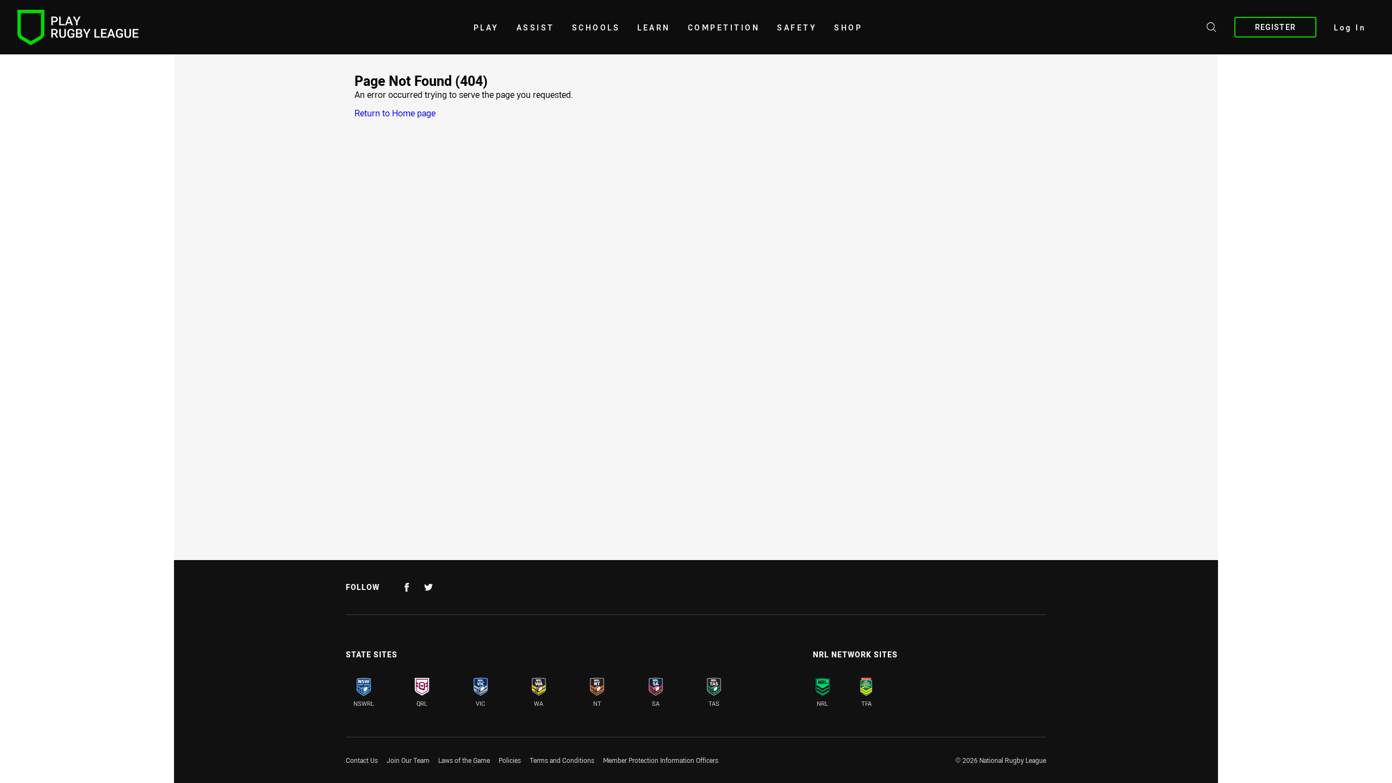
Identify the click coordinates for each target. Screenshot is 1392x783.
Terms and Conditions (562, 760)
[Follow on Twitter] (428, 587)
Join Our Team (408, 760)
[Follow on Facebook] (407, 587)
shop (848, 27)
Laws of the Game (464, 760)
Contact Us (362, 760)
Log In (1350, 27)
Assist (536, 27)
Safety (797, 27)
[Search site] (1211, 29)
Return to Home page (395, 113)
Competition (724, 27)
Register (1275, 27)
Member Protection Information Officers (660, 760)
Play (486, 27)
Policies (510, 760)
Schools (596, 27)
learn (653, 27)
